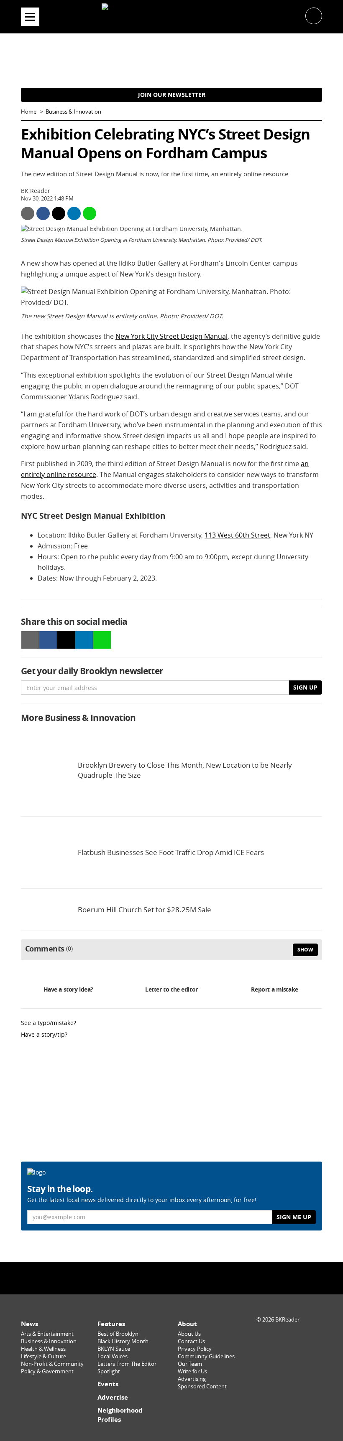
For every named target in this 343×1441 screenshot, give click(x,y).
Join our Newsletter (171, 95)
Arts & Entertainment (47, 1333)
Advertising (192, 1379)
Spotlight (108, 1371)
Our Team (190, 1363)
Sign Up (305, 687)
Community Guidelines (206, 1356)
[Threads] (193, 1277)
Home (28, 111)
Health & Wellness (43, 1348)
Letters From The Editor (126, 1363)
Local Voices (112, 1356)
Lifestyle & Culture (43, 1356)
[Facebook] (150, 1277)
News (29, 1323)
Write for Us (192, 1371)
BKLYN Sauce (113, 1348)
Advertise (112, 1397)
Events (107, 1384)
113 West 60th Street (237, 535)
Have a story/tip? (44, 1034)
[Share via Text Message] (89, 213)
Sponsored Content (202, 1386)
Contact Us (191, 1341)
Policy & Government (47, 1371)
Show (305, 949)
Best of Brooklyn (117, 1333)
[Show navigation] (30, 17)
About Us (189, 1333)
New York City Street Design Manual (171, 336)
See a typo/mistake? (48, 1023)
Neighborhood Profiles (120, 1415)
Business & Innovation (73, 111)
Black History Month (122, 1341)
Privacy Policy (195, 1348)
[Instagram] (171, 1277)
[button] (313, 15)
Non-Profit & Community (52, 1363)
